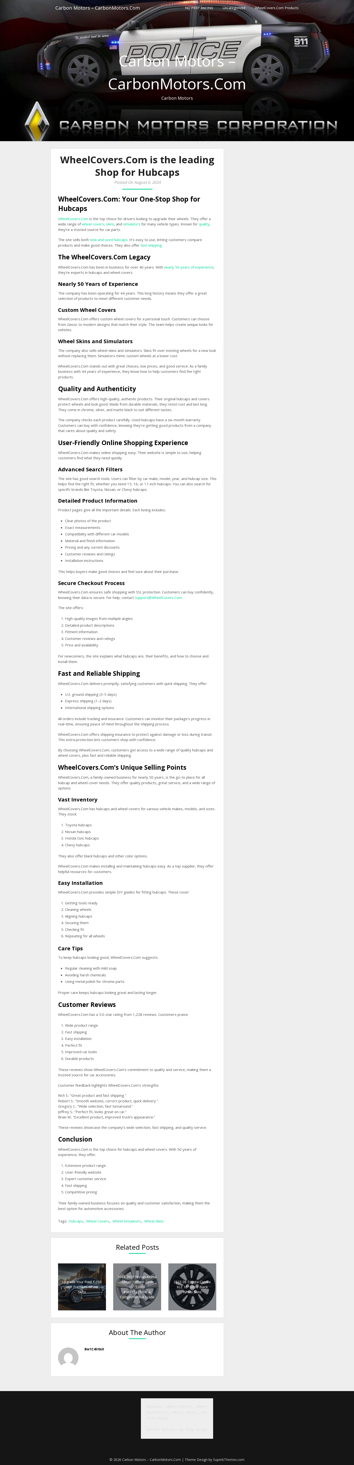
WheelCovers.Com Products (277, 8)
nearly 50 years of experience (189, 267)
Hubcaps (75, 1221)
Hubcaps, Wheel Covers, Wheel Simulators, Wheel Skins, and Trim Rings (178, 1412)
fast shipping (151, 245)
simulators (131, 224)
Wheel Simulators (126, 1221)
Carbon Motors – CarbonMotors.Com (97, 8)
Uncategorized (234, 8)
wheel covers (93, 224)
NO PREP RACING (199, 8)
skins (110, 224)
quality (204, 224)
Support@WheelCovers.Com (158, 597)
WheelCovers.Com (73, 218)
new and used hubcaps (109, 239)
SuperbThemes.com (228, 1459)
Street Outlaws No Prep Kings (177, 1430)
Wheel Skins (154, 1221)
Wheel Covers (97, 1221)
